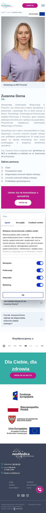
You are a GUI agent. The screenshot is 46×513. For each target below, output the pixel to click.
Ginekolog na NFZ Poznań (15, 85)
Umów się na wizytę (23, 375)
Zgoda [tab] (7, 223)
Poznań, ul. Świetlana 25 (12, 473)
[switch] (40, 270)
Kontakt (30, 482)
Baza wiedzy (14, 488)
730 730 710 (16, 464)
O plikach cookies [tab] (35, 223)
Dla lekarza (32, 485)
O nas (29, 488)
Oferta (12, 485)
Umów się (30, 5)
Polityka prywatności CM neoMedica (12, 504)
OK (23, 295)
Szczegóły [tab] (20, 223)
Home (11, 482)
